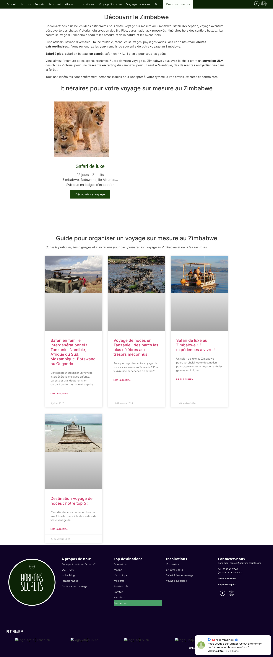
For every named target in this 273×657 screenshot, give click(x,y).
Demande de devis (227, 578)
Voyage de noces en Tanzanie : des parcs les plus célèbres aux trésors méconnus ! (135, 347)
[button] (271, 635)
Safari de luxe (90, 166)
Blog (158, 4)
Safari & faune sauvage (180, 575)
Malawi (118, 569)
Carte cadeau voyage (74, 586)
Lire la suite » (59, 393)
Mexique (119, 580)
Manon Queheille (218, 651)
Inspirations (86, 4)
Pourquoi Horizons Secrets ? (78, 564)
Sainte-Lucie (121, 586)
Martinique (121, 575)
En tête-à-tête (174, 569)
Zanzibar (119, 597)
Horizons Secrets (33, 4)
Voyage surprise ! (176, 580)
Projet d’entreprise (227, 584)
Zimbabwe (120, 603)
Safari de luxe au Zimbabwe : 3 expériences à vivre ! (195, 345)
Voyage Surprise (110, 4)
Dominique (120, 564)
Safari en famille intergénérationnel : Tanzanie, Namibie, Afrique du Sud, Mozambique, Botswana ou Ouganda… (73, 352)
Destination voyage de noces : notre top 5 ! (71, 500)
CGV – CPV (68, 569)
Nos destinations (61, 4)
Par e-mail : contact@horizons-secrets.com (239, 562)
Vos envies (172, 564)
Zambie (118, 591)
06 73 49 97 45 (230, 569)
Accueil (11, 4)
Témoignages (70, 580)
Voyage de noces (138, 4)
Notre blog (68, 575)
